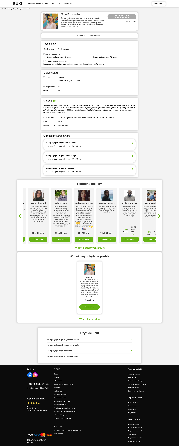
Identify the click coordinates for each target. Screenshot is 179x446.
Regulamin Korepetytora (62, 401)
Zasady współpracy (60, 398)
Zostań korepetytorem (67, 3)
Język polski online (134, 441)
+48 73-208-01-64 (38, 384)
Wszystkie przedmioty (135, 381)
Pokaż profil (38, 239)
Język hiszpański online (135, 431)
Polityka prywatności (60, 394)
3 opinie (125, 232)
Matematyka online (134, 424)
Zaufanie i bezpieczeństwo (62, 418)
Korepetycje (132, 377)
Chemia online (132, 434)
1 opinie (148, 234)
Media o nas (58, 391)
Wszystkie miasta (133, 387)
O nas (56, 374)
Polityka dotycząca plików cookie (64, 408)
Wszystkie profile (89, 319)
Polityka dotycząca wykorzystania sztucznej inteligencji (65, 413)
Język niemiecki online (135, 438)
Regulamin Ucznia (60, 404)
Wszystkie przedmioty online (137, 384)
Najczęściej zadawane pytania (63, 384)
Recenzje (57, 387)
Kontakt (56, 377)
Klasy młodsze (132, 406)
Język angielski (133, 402)
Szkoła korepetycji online (136, 391)
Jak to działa (58, 381)
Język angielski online (135, 427)
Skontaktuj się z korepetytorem (122, 17)
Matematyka (132, 409)
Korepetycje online (43, 3)
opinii (34, 410)
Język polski (132, 412)
